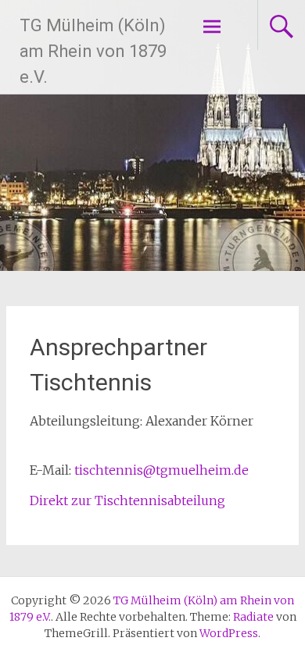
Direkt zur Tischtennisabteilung (127, 500)
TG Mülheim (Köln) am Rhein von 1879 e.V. (93, 51)
